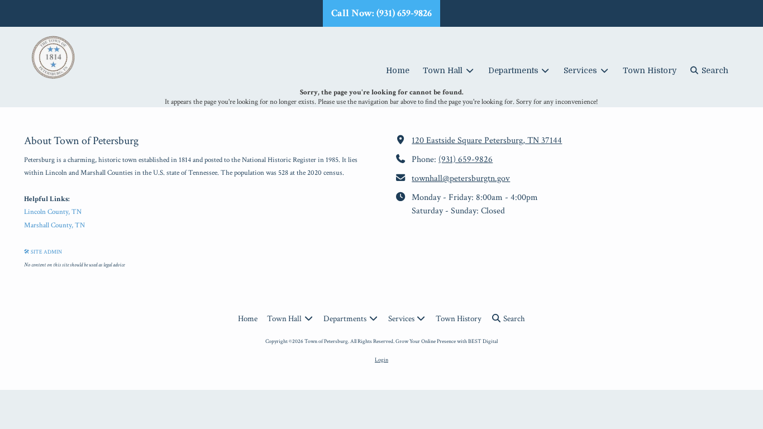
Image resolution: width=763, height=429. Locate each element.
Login (381, 360)
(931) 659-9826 (465, 159)
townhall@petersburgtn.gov (461, 178)
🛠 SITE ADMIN (43, 252)
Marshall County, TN (54, 225)
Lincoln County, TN (53, 212)
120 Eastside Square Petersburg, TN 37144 (487, 140)
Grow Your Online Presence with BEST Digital (446, 341)
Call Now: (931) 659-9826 (381, 13)
